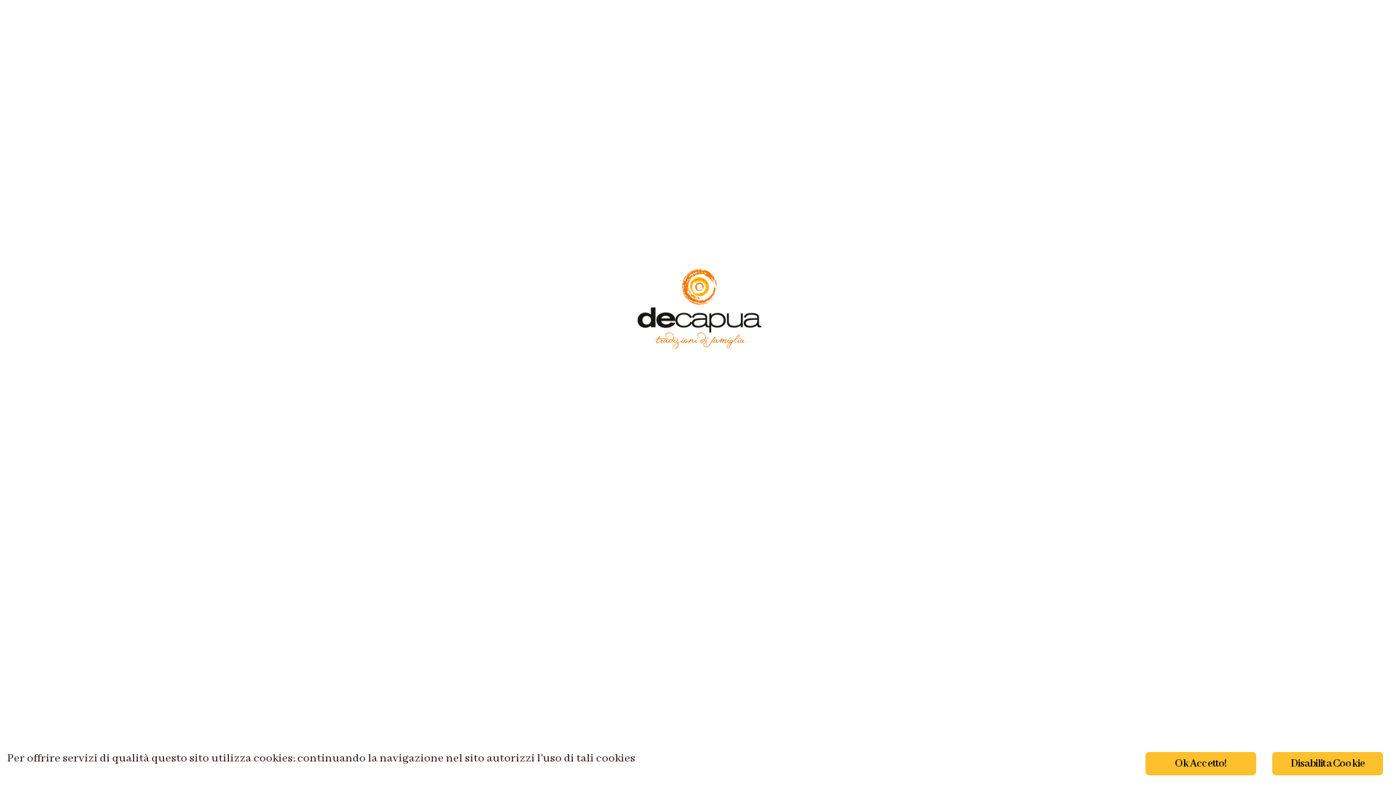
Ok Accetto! (1200, 763)
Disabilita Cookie (1327, 763)
